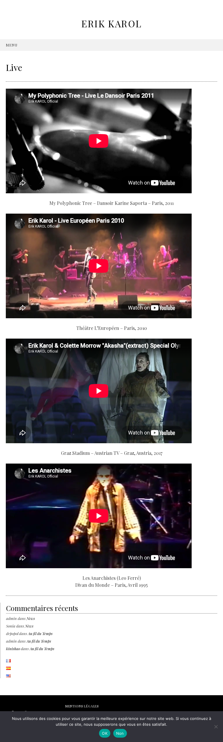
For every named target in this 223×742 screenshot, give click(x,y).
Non (120, 733)
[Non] (216, 727)
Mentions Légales (82, 706)
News (30, 618)
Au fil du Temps (40, 633)
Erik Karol (111, 23)
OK (104, 733)
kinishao (13, 648)
